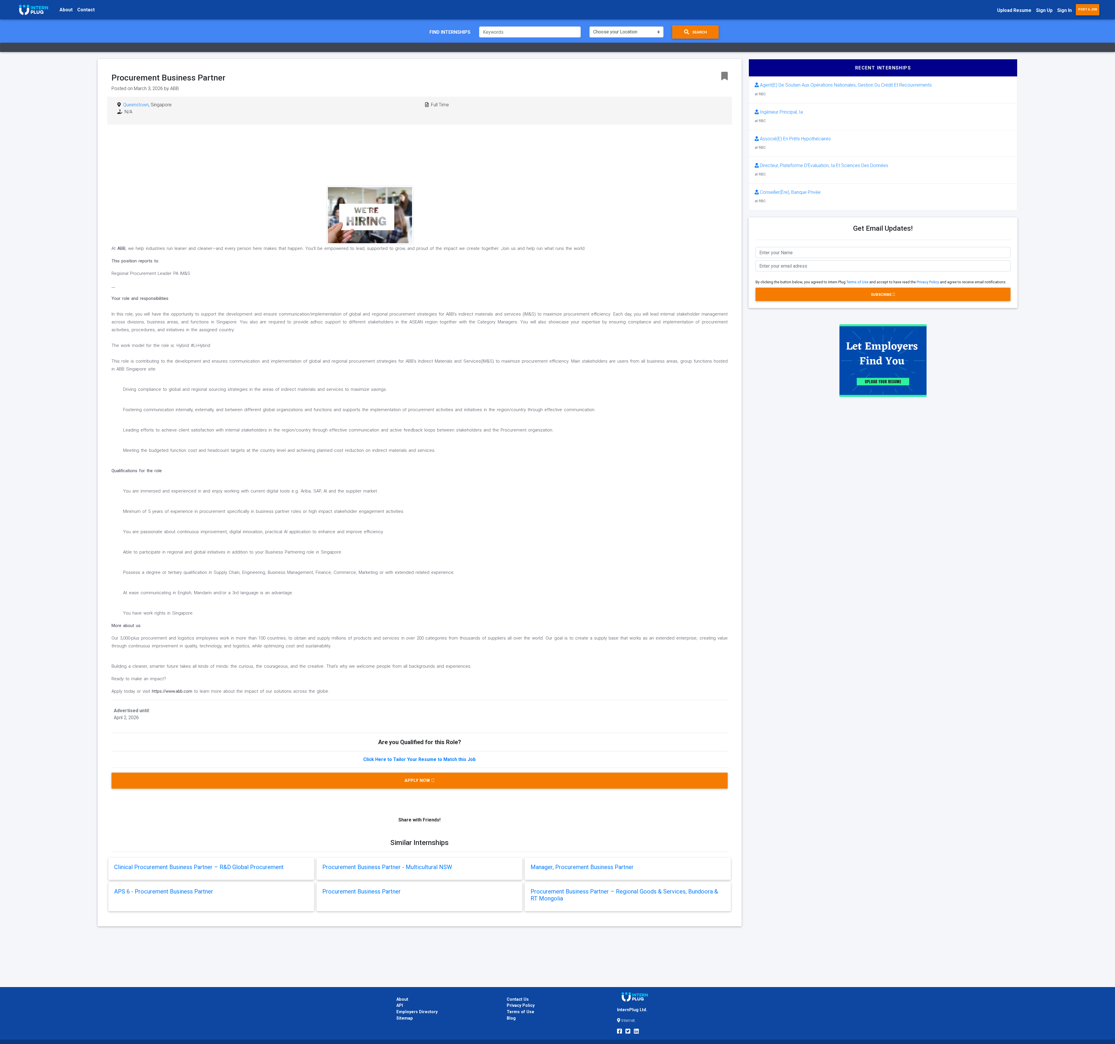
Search (699, 32)
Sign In (1064, 10)
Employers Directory (417, 1011)
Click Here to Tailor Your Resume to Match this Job (419, 759)
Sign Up (1044, 10)
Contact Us (518, 999)
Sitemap (404, 1018)
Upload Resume (1014, 10)
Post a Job (1087, 9)
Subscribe (881, 294)
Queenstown (136, 105)
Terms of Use (857, 282)
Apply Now (417, 780)
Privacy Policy (928, 282)
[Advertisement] (464, 175)
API (399, 1005)
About (66, 9)
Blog (511, 1018)
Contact (86, 9)
